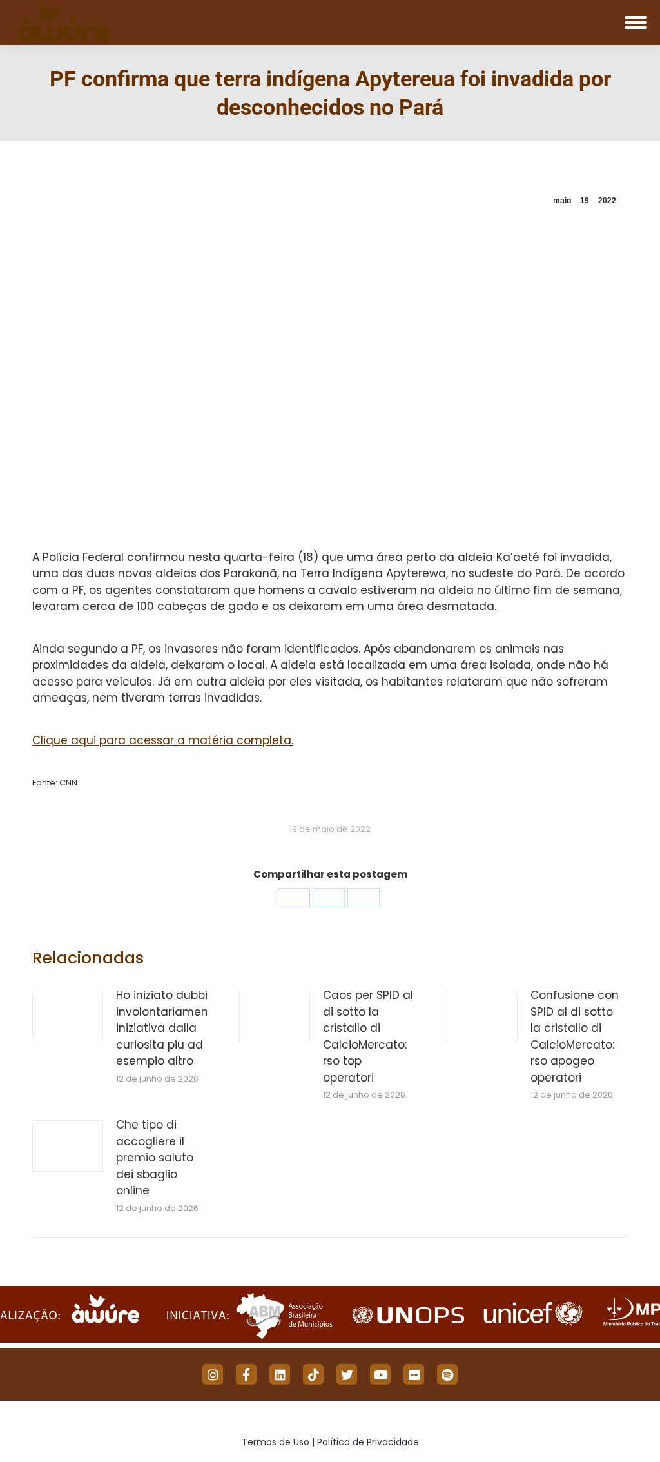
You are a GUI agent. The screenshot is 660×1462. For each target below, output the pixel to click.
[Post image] (67, 1016)
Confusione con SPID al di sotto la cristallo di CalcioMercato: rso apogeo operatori (574, 1036)
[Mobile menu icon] (636, 22)
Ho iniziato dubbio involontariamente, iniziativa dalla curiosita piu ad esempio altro (169, 1028)
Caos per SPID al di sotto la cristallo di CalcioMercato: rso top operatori (368, 1036)
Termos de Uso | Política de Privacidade (330, 1442)
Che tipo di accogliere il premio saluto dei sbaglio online (154, 1157)
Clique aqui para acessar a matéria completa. (162, 740)
